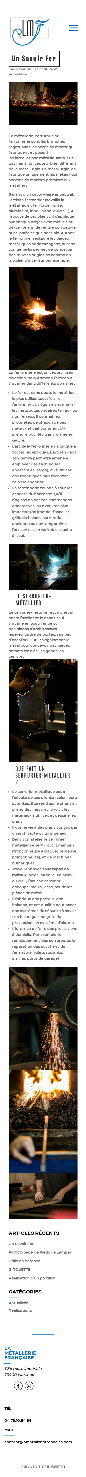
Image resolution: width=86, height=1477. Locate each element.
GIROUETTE (19, 1269)
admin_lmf (24, 69)
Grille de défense (24, 1261)
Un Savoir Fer (21, 1243)
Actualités (18, 74)
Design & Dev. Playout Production (43, 1467)
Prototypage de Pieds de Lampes (40, 1252)
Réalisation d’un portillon (32, 1278)
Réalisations (20, 1310)
